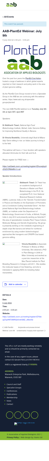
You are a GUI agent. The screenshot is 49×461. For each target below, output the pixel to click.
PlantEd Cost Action (33, 78)
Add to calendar (15, 284)
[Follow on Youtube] (26, 415)
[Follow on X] (9, 415)
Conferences (12, 391)
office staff (13, 346)
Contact (10, 404)
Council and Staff (14, 384)
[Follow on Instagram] (18, 415)
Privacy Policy (13, 437)
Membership (12, 397)
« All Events (8, 16)
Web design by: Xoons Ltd (31, 437)
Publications (12, 394)
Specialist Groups (14, 387)
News (9, 401)
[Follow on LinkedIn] (34, 415)
